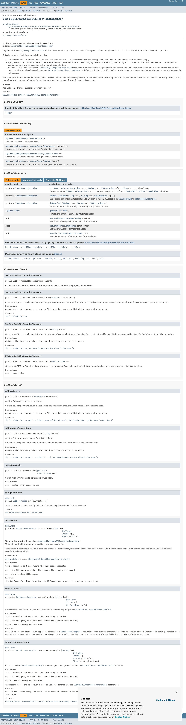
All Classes (58, 8)
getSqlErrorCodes (58, 211)
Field (20, 11)
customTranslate (58, 196)
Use (30, 3)
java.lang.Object (10, 24)
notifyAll (68, 259)
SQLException (107, 188)
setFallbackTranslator (57, 247)
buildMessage (11, 247)
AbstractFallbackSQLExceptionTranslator (32, 46)
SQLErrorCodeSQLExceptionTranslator (24, 139)
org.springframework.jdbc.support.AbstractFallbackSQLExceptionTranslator (43, 26)
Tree (36, 3)
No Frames (43, 8)
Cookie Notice (122, 717)
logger (8, 113)
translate (75, 247)
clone (8, 259)
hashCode (47, 259)
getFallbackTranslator (32, 247)
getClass (37, 259)
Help (61, 3)
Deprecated (44, 3)
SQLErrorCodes (51, 154)
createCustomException (61, 188)
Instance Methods (32, 180)
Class (125, 188)
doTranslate (56, 203)
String (47, 161)
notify (57, 259)
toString (79, 259)
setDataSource (57, 226)
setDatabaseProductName (62, 218)
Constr (27, 11)
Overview (5, 3)
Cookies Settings (165, 700)
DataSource (49, 146)
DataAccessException (27, 188)
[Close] (177, 693)
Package (15, 3)
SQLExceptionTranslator (15, 35)
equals (16, 259)
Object (58, 254)
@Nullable (42, 471)
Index (54, 3)
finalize (26, 259)
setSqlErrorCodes (58, 233)
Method (36, 11)
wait (88, 259)
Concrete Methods (55, 180)
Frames (33, 8)
